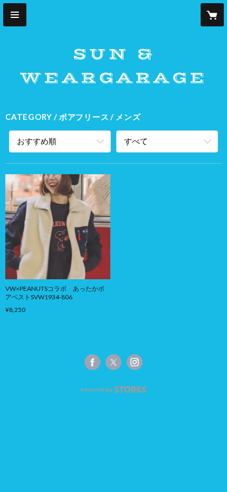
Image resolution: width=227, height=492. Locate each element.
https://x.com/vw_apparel (113, 362)
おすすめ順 (36, 141)
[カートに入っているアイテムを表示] (212, 14)
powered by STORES (113, 392)
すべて (136, 141)
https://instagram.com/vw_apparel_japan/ (135, 362)
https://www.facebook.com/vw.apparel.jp (92, 362)
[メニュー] (14, 14)
